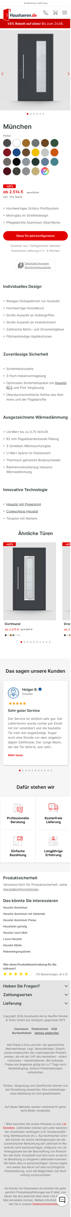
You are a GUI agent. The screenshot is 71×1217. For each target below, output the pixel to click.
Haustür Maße (12, 945)
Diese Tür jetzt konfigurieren (35, 235)
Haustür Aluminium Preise (19, 920)
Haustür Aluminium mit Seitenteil (24, 913)
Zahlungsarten (17, 994)
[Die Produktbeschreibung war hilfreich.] (21, 974)
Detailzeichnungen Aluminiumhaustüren (38, 265)
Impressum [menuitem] (21, 1028)
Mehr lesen (15, 755)
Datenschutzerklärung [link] (47, 1204)
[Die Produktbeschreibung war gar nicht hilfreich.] (5, 974)
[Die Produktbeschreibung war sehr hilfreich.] (26, 974)
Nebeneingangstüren (17, 951)
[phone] (45, 12)
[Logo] (20, 14)
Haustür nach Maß (15, 932)
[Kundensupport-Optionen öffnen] (62, 1200)
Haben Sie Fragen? (21, 986)
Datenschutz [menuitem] (40, 1028)
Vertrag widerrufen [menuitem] (47, 1033)
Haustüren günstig (15, 926)
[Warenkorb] (55, 12)
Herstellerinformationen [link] (20, 889)
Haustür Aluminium (15, 907)
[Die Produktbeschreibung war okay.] (16, 974)
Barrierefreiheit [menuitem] (21, 1033)
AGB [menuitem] (54, 1028)
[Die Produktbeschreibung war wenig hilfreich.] (11, 974)
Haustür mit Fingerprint (23, 504)
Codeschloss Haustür (22, 511)
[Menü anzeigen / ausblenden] (64, 12)
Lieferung (12, 1003)
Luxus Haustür (12, 939)
